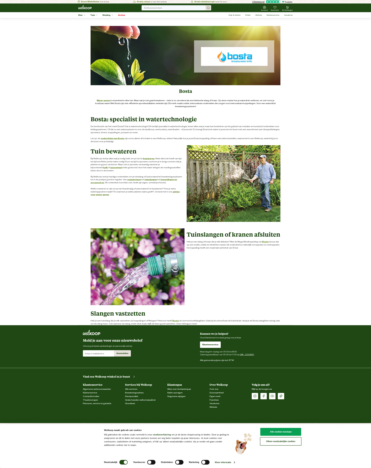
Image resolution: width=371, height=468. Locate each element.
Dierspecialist (131, 396)
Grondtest (130, 403)
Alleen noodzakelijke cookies (280, 441)
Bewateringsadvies (134, 392)
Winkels (258, 15)
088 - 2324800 (247, 354)
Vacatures (288, 15)
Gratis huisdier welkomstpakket (140, 399)
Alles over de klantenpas (179, 389)
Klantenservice (273, 15)
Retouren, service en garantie (97, 403)
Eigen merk (215, 396)
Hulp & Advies (235, 15)
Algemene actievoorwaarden (97, 389)
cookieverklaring (162, 434)
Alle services (131, 389)
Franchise (214, 399)
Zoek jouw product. (153, 7)
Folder (248, 15)
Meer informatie (223, 462)
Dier (80, 15)
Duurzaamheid (217, 392)
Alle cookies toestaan (281, 431)
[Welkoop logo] (85, 7)
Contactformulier (91, 396)
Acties (121, 15)
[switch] (151, 462)
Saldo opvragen (175, 392)
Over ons (214, 389)
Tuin (92, 15)
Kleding (106, 15)
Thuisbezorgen (90, 399)
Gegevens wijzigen (176, 396)
